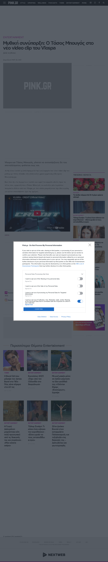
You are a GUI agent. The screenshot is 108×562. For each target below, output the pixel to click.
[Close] (90, 246)
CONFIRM (39, 309)
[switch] (80, 278)
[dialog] (54, 281)
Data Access (54, 317)
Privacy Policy (66, 317)
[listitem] (54, 274)
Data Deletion (42, 317)
